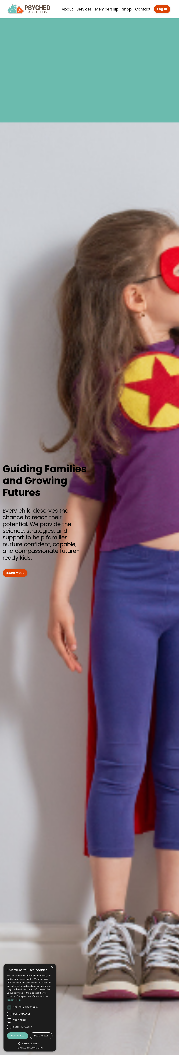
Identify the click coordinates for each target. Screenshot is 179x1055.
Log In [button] (162, 9)
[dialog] (29, 1007)
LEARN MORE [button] (15, 573)
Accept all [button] (17, 1035)
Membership (107, 9)
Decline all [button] (41, 1035)
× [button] (52, 967)
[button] (29, 1043)
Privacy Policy (14, 999)
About (67, 9)
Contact (143, 9)
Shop (127, 9)
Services (84, 9)
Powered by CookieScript (30, 1047)
